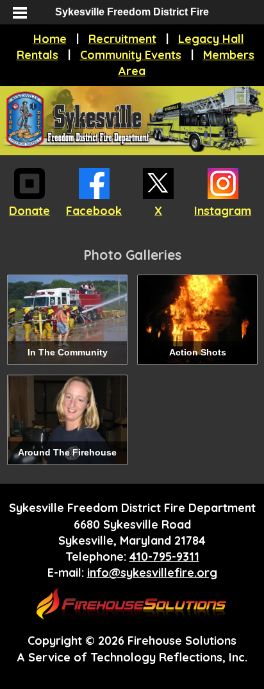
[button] (19, 13)
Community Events (130, 54)
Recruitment (122, 38)
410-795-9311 (164, 556)
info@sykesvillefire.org (152, 572)
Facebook (94, 210)
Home (50, 38)
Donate (29, 210)
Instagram (222, 210)
